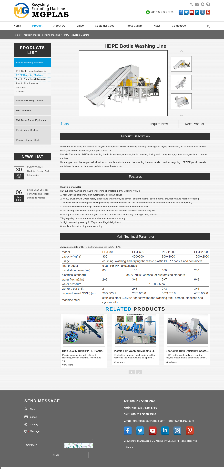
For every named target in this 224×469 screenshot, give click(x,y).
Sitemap (130, 447)
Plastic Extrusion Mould (28, 140)
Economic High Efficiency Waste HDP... (187, 351)
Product (37, 25)
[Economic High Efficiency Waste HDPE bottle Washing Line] (187, 329)
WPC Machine (23, 110)
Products (135, 309)
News (157, 25)
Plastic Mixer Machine (27, 130)
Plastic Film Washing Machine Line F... (135, 351)
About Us (59, 25)
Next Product (194, 124)
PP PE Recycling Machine (76, 34)
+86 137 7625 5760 (162, 12)
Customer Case (104, 25)
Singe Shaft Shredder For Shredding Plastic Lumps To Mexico (38, 193)
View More (67, 364)
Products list (32, 50)
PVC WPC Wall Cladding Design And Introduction (38, 171)
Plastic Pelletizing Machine (29, 100)
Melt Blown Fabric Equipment (31, 120)
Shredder (21, 87)
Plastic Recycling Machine (46, 34)
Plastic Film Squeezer (27, 83)
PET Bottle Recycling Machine (31, 71)
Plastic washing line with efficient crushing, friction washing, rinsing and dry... (81, 358)
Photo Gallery (134, 25)
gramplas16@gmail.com (149, 420)
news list (32, 157)
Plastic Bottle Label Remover (31, 79)
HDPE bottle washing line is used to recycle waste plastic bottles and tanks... (186, 356)
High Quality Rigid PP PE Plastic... (83, 351)
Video (80, 25)
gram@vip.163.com (181, 420)
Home (17, 25)
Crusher (20, 91)
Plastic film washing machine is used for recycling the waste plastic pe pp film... (134, 356)
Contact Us (179, 25)
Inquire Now (159, 124)
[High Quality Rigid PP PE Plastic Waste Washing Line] (84, 329)
